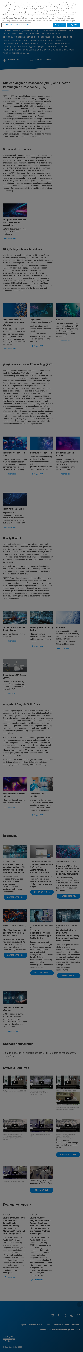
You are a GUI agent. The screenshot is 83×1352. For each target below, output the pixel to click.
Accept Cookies (59, 25)
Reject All (74, 25)
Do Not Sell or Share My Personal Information (16, 25)
